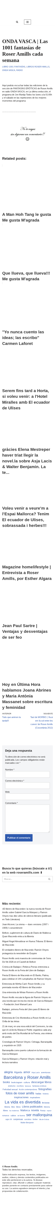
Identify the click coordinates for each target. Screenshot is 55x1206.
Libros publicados (32, 1106)
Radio (19, 70)
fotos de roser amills (20, 1093)
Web (7, 792)
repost (49, 1110)
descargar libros (41, 1082)
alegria (8, 1072)
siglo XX (8, 1119)
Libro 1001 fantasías (13, 67)
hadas (38, 1093)
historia (46, 1094)
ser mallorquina (39, 1115)
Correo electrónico (14, 780)
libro (13, 1107)
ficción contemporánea (28, 1089)
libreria (7, 1107)
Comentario (11, 803)
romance (5, 1116)
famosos (28, 1086)
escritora (20, 1086)
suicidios (27, 1119)
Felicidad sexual (10, 1089)
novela (35, 1110)
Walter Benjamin (27, 1123)
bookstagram (16, 1082)
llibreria (47, 1107)
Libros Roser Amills (37, 67)
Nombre (9, 769)
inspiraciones (21, 1097)
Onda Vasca (8, 70)
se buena (21, 1115)
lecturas (46, 1102)
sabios (13, 1115)
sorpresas (18, 1119)
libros (18, 1107)
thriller (35, 1119)
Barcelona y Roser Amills (27, 1077)
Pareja (42, 1110)
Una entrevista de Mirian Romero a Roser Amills (25, 992)
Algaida (18, 1072)
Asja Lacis (36, 1072)
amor (26, 1072)
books (6, 1082)
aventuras (45, 1072)
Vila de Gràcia (44, 1119)
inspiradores (35, 1097)
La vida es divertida (23, 1102)
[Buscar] (17, 22)
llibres (5, 1111)
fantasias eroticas (39, 1086)
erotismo (11, 1086)
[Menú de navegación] (27, 21)
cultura (27, 1082)
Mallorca (25, 1110)
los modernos (14, 1110)
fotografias (45, 1089)
